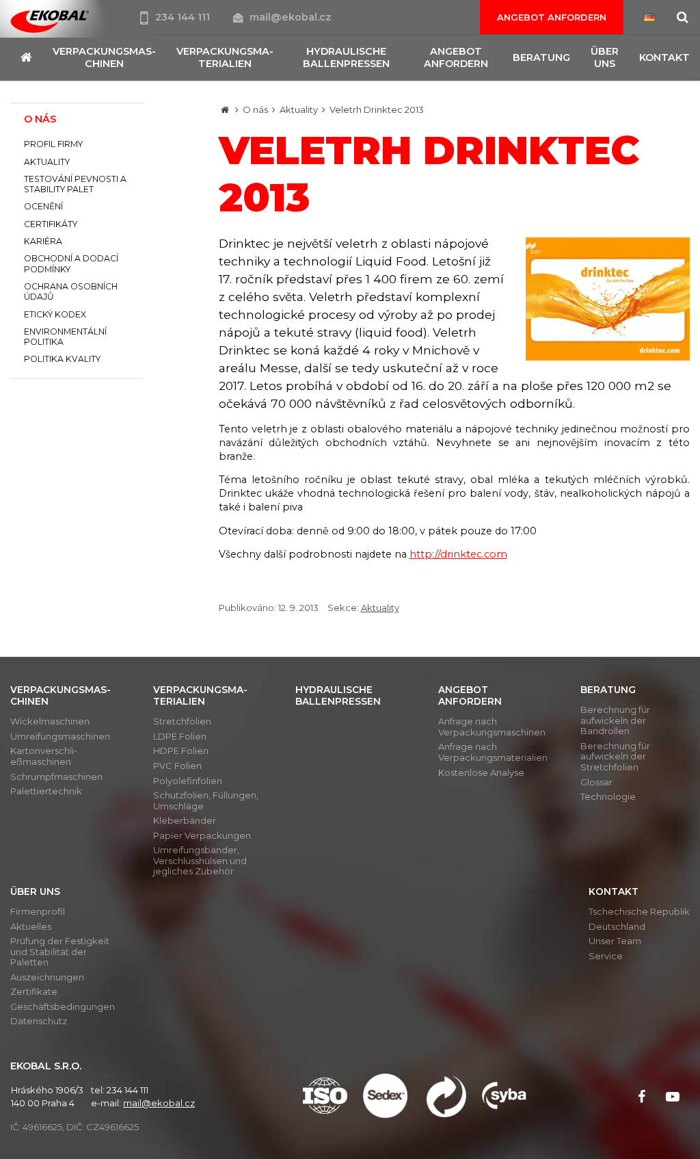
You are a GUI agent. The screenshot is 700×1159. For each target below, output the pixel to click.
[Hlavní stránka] (225, 109)
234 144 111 (184, 17)
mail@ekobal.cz (291, 17)
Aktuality (299, 109)
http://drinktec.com (458, 554)
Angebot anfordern (551, 17)
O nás (255, 109)
